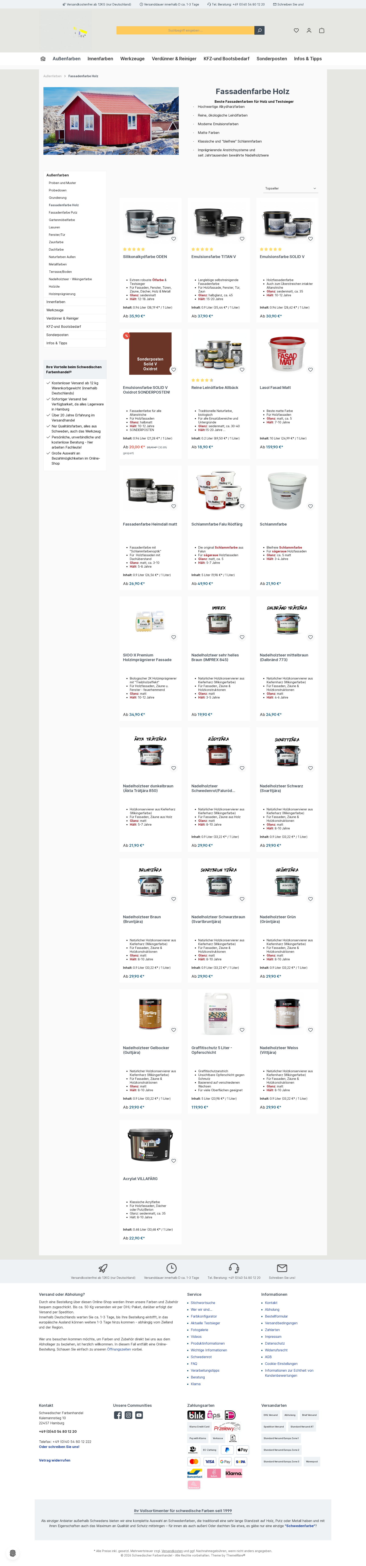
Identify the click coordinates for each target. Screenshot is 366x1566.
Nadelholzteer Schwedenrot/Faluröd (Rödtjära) (211, 788)
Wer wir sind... (201, 1309)
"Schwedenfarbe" (300, 1526)
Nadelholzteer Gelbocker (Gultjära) (146, 1050)
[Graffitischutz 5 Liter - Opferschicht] (218, 1014)
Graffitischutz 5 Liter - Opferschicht (211, 1050)
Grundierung (58, 197)
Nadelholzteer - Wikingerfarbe (70, 279)
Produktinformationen (208, 1343)
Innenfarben (55, 302)
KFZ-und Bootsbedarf (63, 326)
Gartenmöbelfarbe (62, 220)
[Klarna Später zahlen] (234, 1473)
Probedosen (58, 190)
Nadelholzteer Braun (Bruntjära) (142, 919)
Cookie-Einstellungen (281, 1364)
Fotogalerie (199, 1330)
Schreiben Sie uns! (290, 4)
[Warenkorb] (321, 30)
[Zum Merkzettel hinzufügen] (173, 239)
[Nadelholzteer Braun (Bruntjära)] (150, 883)
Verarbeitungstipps (205, 1370)
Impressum (273, 1336)
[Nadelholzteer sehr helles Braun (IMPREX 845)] (218, 621)
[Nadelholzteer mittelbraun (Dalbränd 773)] (287, 621)
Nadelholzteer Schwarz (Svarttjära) (281, 788)
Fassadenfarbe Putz (63, 212)
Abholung (272, 1309)
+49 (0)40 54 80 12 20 (249, 4)
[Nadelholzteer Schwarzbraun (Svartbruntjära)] (218, 883)
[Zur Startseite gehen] (65, 30)
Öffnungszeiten (119, 1349)
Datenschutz (275, 1343)
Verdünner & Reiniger (62, 318)
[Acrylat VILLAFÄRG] (150, 1145)
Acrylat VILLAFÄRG (140, 1178)
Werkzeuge (55, 310)
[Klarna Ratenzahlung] (194, 1485)
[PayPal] (227, 1450)
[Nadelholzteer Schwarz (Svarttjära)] (287, 752)
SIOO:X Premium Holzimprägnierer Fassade (147, 657)
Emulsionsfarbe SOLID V (282, 256)
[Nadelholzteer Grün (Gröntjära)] (287, 883)
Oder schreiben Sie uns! (59, 1447)
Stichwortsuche (203, 1303)
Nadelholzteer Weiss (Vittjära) (279, 1050)
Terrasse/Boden (60, 271)
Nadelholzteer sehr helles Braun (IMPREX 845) (215, 657)
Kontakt (271, 1303)
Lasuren (54, 227)
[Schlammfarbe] (287, 490)
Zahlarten (272, 1330)
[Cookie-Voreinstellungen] (12, 1553)
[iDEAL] (230, 1415)
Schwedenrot (201, 1357)
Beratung (198, 1377)
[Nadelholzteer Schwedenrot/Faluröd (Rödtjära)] (218, 752)
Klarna (196, 1384)
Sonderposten (57, 335)
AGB (268, 1357)
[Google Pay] (225, 1461)
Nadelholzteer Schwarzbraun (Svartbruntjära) (218, 919)
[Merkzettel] (296, 30)
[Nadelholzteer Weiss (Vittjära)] (287, 1014)
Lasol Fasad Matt (275, 387)
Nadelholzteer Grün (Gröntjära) (278, 919)
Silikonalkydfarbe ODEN (145, 256)
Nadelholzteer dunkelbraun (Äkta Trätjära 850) (148, 788)
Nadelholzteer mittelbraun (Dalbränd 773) (284, 657)
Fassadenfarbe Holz (64, 205)
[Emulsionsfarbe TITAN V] (218, 223)
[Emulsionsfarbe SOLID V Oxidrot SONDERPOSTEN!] (150, 353)
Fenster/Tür (57, 234)
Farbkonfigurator (204, 1316)
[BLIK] (196, 1415)
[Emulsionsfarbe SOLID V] (287, 223)
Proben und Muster (62, 183)
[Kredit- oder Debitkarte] (201, 1461)
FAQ (194, 1364)
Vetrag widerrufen (54, 1460)
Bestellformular (276, 1316)
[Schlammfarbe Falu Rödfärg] (218, 490)
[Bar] (193, 1450)
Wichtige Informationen (209, 1350)
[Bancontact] (194, 1473)
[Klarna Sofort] (214, 1473)
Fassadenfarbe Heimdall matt (150, 524)
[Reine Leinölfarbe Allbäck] (218, 353)
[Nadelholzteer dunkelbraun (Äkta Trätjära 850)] (150, 752)
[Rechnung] (233, 1438)
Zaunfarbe (56, 242)
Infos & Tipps (56, 343)
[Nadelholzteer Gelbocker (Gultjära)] (150, 1014)
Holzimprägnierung (62, 294)
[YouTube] (139, 1415)
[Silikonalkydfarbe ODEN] (150, 223)
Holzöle (54, 286)
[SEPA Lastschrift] (240, 1461)
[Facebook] (118, 1415)
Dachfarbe (56, 249)
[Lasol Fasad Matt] (287, 353)
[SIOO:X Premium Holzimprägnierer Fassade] (150, 621)
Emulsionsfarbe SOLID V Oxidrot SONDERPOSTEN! (146, 389)
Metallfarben (58, 264)
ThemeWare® (235, 1555)
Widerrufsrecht (276, 1350)
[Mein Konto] (309, 30)
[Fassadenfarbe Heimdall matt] (150, 490)
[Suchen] (259, 30)
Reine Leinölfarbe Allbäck (214, 387)
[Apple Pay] (243, 1450)
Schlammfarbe (273, 524)
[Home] (45, 58)
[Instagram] (128, 1415)
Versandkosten (172, 1551)
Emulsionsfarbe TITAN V (213, 256)
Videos (196, 1336)
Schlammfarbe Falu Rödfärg (217, 524)
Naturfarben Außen (62, 257)
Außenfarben (57, 175)
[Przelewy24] (227, 1426)
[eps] (215, 1415)
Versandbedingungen (281, 1323)
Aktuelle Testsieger (205, 1323)
